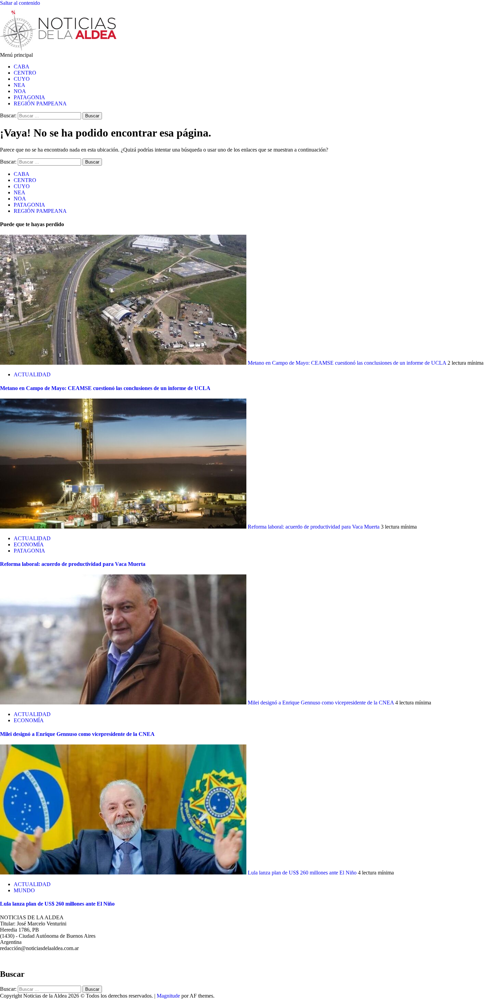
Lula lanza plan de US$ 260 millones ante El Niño (302, 872)
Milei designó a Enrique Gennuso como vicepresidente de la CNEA (320, 702)
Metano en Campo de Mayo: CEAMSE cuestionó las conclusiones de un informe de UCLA (347, 363)
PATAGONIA (29, 97)
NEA (19, 85)
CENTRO (25, 73)
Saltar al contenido (20, 3)
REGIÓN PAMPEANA (40, 103)
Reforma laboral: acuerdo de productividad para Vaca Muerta (313, 527)
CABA (21, 66)
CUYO (22, 79)
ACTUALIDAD (32, 374)
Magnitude (168, 996)
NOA (20, 91)
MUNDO (24, 890)
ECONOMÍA (29, 544)
